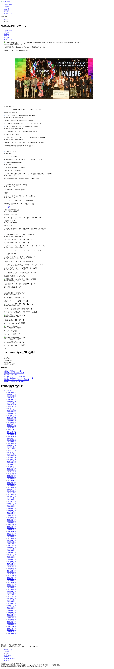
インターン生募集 (9, 658)
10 (8, 207)
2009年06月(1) (11, 621)
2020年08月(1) (11, 507)
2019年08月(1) (11, 517)
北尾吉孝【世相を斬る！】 (12, 374)
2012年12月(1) (11, 584)
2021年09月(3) (11, 494)
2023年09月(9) (11, 454)
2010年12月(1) (11, 605)
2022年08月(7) (11, 477)
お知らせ (6, 10)
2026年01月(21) (11, 404)
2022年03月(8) (11, 485)
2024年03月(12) (11, 443)
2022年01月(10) (11, 489)
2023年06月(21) (11, 459)
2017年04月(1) (11, 540)
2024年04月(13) (11, 441)
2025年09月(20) (11, 412)
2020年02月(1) (11, 512)
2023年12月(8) (11, 448)
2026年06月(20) (11, 396)
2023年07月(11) (11, 457)
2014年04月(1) (11, 570)
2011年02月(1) (11, 603)
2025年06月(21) (11, 417)
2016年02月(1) (11, 552)
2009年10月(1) (11, 617)
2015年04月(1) (11, 561)
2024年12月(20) (11, 427)
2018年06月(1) (11, 529)
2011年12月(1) (11, 594)
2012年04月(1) (11, 591)
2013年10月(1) (11, 575)
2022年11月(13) (11, 471)
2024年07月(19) (11, 436)
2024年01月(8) (11, 447)
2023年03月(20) (11, 464)
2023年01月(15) (11, 468)
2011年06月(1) (11, 600)
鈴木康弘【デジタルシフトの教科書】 (15, 376)
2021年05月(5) (11, 498)
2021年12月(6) (11, 491)
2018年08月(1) (11, 528)
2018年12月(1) (11, 524)
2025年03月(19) (11, 422)
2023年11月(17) (11, 450)
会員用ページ (8, 13)
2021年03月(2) (11, 499)
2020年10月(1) (11, 505)
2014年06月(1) (11, 568)
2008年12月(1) (11, 626)
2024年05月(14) (11, 440)
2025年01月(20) (11, 426)
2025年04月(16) (11, 420)
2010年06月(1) (11, 610)
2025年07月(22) (11, 415)
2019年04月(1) (11, 521)
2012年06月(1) (11, 589)
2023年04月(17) (11, 463)
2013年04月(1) (11, 580)
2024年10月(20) (11, 431)
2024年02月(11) (11, 445)
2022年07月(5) (11, 478)
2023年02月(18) (11, 466)
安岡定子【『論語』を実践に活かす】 (15, 381)
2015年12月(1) (11, 554)
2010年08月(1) (11, 609)
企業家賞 (6, 6)
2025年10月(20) (11, 410)
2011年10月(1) (11, 596)
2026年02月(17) (11, 403)
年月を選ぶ (7, 390)
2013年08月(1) (11, 577)
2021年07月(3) (11, 496)
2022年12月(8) (11, 470)
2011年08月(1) (11, 598)
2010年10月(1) (11, 607)
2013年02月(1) (11, 582)
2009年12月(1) (11, 616)
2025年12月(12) (11, 406)
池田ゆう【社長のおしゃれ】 (12, 371)
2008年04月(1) (11, 633)
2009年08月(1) (11, 619)
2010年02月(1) (11, 614)
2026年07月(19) (11, 394)
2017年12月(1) (11, 533)
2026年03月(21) (11, 401)
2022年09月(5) (11, 475)
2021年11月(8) (11, 492)
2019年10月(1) (11, 515)
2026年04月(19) (11, 399)
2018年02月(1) (11, 531)
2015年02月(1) (11, 563)
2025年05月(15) (11, 419)
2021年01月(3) (11, 501)
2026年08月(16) (11, 392)
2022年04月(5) (11, 484)
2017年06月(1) (11, 538)
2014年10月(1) (11, 566)
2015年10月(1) (11, 556)
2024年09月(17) (11, 433)
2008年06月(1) (11, 631)
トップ (6, 19)
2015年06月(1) (11, 559)
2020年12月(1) (11, 503)
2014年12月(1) (11, 565)
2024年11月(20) (11, 429)
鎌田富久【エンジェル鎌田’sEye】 (14, 373)
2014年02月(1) (11, 572)
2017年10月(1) (11, 535)
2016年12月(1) (11, 543)
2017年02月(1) (11, 542)
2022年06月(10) (11, 480)
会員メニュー (8, 655)
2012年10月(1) (11, 586)
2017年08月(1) (11, 536)
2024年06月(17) (11, 438)
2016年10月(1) (11, 545)
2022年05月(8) (11, 482)
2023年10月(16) (11, 452)
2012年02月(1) (11, 593)
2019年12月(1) (11, 514)
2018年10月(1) (11, 526)
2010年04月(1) (11, 612)
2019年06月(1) (11, 519)
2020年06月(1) (11, 508)
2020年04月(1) (11, 510)
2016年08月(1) (11, 547)
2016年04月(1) (11, 550)
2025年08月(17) (11, 413)
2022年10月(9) (11, 473)
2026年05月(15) (11, 397)
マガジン (6, 8)
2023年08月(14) (11, 455)
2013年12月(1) (11, 573)
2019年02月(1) (11, 522)
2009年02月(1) (11, 624)
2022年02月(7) (11, 487)
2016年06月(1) (11, 549)
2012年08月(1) (11, 587)
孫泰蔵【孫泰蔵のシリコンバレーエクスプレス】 (18, 378)
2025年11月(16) (11, 408)
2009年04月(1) (11, 623)
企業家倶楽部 (8, 4)
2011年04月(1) (11, 601)
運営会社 (6, 11)
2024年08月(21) (11, 434)
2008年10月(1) (11, 628)
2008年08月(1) (11, 630)
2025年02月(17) (11, 424)
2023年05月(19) (11, 461)
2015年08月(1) (11, 558)
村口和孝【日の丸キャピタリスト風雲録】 (16, 380)
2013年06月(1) (11, 579)
